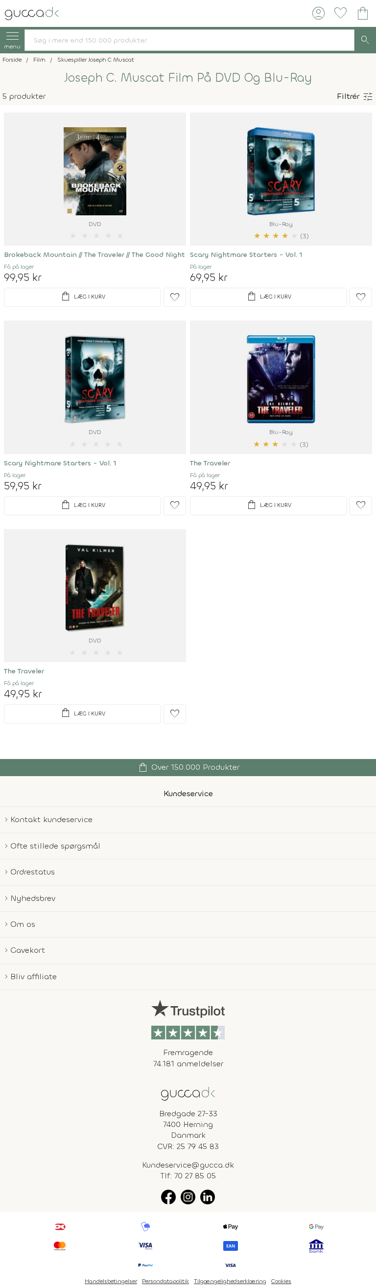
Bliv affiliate (33, 976)
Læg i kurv (82, 296)
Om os (22, 924)
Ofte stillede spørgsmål (55, 846)
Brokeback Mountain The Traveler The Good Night (94, 255)
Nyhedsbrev (32, 898)
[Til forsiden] (32, 12)
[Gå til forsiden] (188, 1093)
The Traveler (210, 463)
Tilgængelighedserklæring (230, 1281)
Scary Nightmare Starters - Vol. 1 (246, 255)
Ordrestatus (32, 872)
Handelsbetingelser (111, 1281)
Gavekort (27, 950)
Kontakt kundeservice (51, 819)
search (365, 40)
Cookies (281, 1281)
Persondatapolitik (165, 1281)
